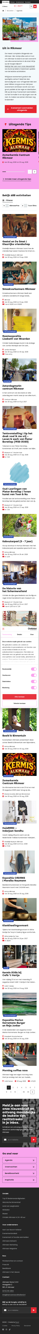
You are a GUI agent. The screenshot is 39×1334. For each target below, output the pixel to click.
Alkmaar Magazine (9, 1248)
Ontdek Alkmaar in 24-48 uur (13, 1217)
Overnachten (11, 1166)
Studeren (28, 2)
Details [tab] (19, 634)
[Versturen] (33, 1139)
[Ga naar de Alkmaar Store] (35, 6)
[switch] (34, 675)
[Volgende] (32, 1092)
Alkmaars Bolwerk (9, 1241)
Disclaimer (27, 1325)
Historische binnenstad (11, 1202)
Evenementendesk (9, 1233)
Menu (5, 6)
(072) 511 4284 (8, 1291)
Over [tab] (32, 634)
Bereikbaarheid (12, 1173)
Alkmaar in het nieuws (11, 1272)
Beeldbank (6, 1268)
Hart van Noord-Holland (11, 1230)
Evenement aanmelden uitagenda (22, 109)
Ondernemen (20, 2)
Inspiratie (9, 1180)
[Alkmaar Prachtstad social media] (3, 1329)
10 (15, 1092)
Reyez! (17, 1322)
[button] (30, 172)
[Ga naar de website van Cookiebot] (28, 629)
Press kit (5, 1264)
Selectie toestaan (20, 703)
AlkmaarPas (14, 205)
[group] (19, 148)
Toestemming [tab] (7, 634)
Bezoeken (6, 2)
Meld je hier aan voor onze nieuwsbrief (20, 66)
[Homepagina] (3, 10)
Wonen (12, 2)
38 (24, 1092)
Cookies (4, 1325)
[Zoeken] (31, 6)
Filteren (9, 200)
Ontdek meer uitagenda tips (18, 179)
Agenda (8, 1160)
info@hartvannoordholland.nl (13, 1295)
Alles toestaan (19, 697)
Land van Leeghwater (10, 1206)
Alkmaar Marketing (10, 1245)
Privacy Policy (16, 1325)
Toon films (32, 205)
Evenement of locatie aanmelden (15, 1237)
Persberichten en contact (12, 1261)
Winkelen (6, 1210)
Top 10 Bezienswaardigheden (13, 1198)
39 (28, 1092)
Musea (5, 1213)
